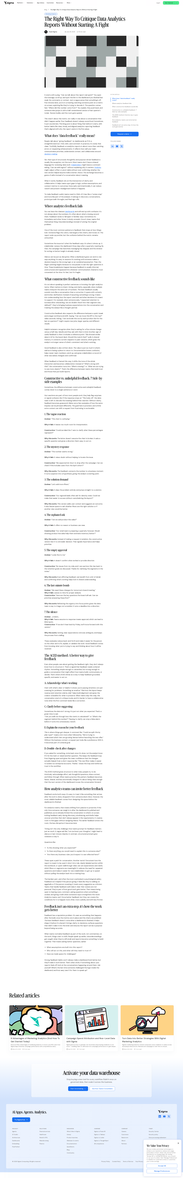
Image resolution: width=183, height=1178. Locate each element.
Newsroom (125, 1137)
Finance (42, 1144)
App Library (40, 3)
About (123, 1140)
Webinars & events (73, 1140)
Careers (124, 1131)
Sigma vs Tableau (99, 1134)
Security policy (153, 1134)
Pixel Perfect (16, 1147)
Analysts (97, 167)
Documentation (72, 1144)
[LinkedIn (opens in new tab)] (160, 1116)
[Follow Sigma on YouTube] (117, 146)
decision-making (50, 154)
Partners (124, 1144)
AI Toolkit (15, 1134)
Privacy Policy (105, 1161)
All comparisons (99, 1144)
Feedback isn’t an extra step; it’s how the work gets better (125, 126)
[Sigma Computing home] (9, 2)
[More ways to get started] (177, 2)
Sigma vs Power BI (99, 1131)
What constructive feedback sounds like (125, 106)
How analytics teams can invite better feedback (124, 120)
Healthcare (43, 1134)
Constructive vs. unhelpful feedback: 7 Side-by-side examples (124, 111)
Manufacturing (44, 1140)
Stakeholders (76, 165)
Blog (45, 10)
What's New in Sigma (73, 1131)
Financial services (45, 1131)
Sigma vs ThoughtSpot (101, 1140)
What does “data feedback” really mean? (123, 99)
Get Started (169, 3)
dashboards (69, 211)
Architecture (16, 1137)
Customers (50, 3)
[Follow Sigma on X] (122, 146)
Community (70, 1153)
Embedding (15, 1144)
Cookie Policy (116, 1161)
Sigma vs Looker (99, 1137)
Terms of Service (128, 1161)
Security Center (154, 1131)
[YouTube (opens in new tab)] (164, 1116)
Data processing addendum (157, 1137)
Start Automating (76, 1089)
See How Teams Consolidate (102, 1089)
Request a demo (123, 134)
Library (69, 1134)
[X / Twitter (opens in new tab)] (169, 1116)
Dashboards (16, 1140)
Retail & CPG (43, 1137)
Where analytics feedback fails (122, 103)
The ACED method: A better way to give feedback (125, 116)
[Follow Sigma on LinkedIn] (112, 146)
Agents (14, 1131)
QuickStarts (70, 1147)
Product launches (72, 1137)
